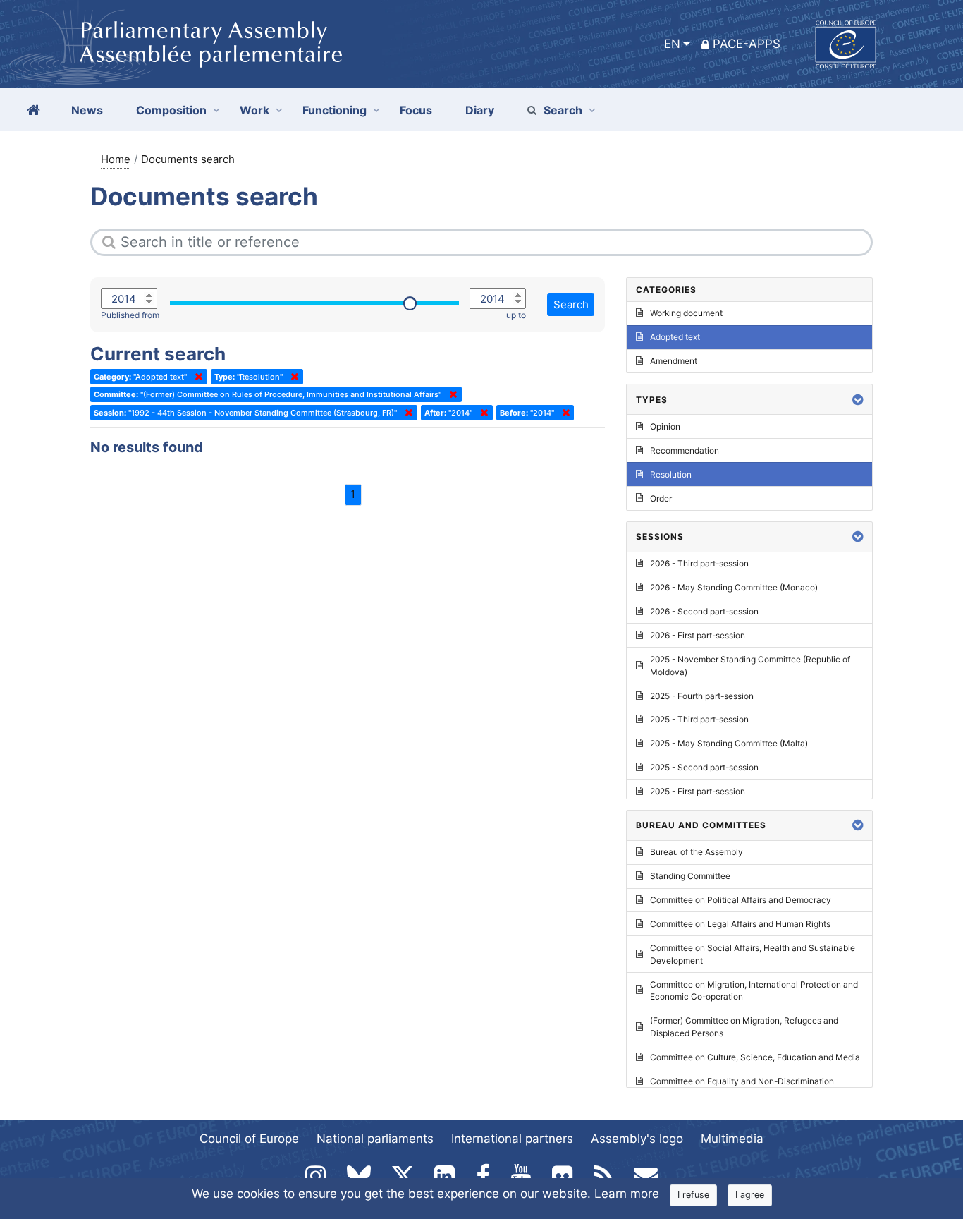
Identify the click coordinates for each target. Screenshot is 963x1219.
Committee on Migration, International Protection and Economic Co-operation (754, 990)
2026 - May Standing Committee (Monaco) (734, 587)
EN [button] (672, 44)
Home (115, 159)
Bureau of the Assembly (696, 852)
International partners (512, 1139)
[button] (858, 399)
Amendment (673, 361)
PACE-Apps (746, 44)
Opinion (665, 426)
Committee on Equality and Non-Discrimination (742, 1081)
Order (661, 498)
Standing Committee (690, 876)
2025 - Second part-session (704, 767)
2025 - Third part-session (699, 719)
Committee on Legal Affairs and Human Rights (740, 923)
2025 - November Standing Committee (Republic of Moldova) (750, 665)
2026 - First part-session (697, 635)
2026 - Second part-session (704, 611)
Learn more (626, 1194)
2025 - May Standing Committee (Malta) (729, 743)
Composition (171, 110)
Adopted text (675, 337)
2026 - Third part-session (699, 563)
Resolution (671, 474)
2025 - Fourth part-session (702, 696)
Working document (686, 313)
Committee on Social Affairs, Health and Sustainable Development (752, 954)
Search (563, 110)
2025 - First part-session (697, 791)
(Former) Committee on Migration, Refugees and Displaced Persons (744, 1026)
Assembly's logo (637, 1139)
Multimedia (732, 1139)
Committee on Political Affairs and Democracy (740, 899)
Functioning (334, 110)
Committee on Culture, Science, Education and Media (755, 1057)
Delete (196, 377)
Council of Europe (249, 1139)
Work (254, 110)
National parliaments (375, 1139)
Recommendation (684, 450)
